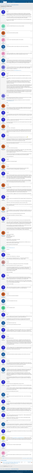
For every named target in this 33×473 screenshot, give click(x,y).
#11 (31, 104)
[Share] (30, 10)
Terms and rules (22, 470)
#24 (31, 231)
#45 (31, 413)
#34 (31, 321)
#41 (31, 380)
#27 (31, 260)
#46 (31, 422)
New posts (1, 3)
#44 (31, 406)
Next (3, 8)
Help (28, 470)
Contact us (18, 470)
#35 (31, 328)
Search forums (5, 3)
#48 (31, 436)
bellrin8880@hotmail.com (17, 70)
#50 (31, 451)
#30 (31, 292)
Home (30, 470)
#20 (31, 183)
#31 (31, 299)
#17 (31, 158)
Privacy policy (25, 470)
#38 (31, 352)
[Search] (32, 2)
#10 (31, 94)
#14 (31, 124)
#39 (31, 359)
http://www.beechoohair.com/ (10, 247)
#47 (31, 429)
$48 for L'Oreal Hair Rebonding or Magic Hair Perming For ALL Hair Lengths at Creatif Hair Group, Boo (11, 463)
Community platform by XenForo (16, 472)
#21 (31, 195)
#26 (31, 253)
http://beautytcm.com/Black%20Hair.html (18, 437)
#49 (31, 443)
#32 (31, 306)
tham (1, 7)
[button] (11, 2)
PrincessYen (29, 462)
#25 (31, 246)
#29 (31, 285)
